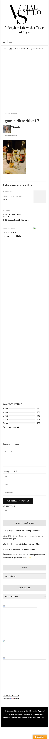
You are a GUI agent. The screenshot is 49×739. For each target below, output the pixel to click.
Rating (6, 471)
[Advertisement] (24, 76)
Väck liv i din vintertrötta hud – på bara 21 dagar (23, 544)
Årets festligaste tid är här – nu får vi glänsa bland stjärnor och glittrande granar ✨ (24, 556)
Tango (5, 199)
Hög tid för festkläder (12, 236)
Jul (10, 48)
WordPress (40, 717)
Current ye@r (9, 505)
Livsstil (20, 214)
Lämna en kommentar (11, 135)
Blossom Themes (20, 717)
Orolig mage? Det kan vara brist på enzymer (21, 530)
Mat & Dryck (8, 216)
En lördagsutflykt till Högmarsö (16, 220)
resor (5, 196)
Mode (13, 232)
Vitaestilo (15, 127)
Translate (16, 698)
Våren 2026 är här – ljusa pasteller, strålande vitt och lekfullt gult (23, 537)
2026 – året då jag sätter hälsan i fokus (19, 549)
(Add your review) (11, 427)
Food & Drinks (9, 214)
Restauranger (15, 196)
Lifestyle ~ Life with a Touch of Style (25, 29)
